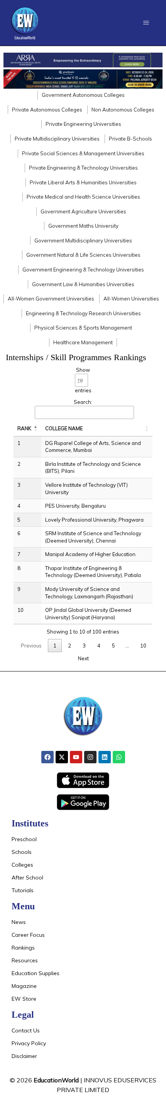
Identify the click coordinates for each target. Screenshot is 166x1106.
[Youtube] (76, 757)
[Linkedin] (104, 757)
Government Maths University (83, 226)
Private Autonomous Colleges (47, 109)
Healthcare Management (83, 342)
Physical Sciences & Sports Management (83, 328)
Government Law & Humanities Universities (83, 284)
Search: (83, 402)
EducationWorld (56, 1080)
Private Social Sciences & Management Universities (83, 153)
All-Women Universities (131, 298)
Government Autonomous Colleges (83, 95)
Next (83, 658)
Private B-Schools (130, 139)
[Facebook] (47, 757)
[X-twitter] (62, 757)
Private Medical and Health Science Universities (83, 197)
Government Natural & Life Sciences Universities (83, 255)
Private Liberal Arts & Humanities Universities (83, 182)
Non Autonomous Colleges (122, 109)
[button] (146, 22)
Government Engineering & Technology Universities (83, 269)
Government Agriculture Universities (83, 211)
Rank (24, 428)
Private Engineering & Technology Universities (83, 168)
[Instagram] (90, 757)
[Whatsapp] (119, 757)
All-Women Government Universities (51, 298)
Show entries (83, 380)
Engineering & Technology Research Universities (83, 313)
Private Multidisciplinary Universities (57, 139)
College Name (64, 428)
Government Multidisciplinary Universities (83, 240)
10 (143, 645)
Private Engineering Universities (83, 124)
